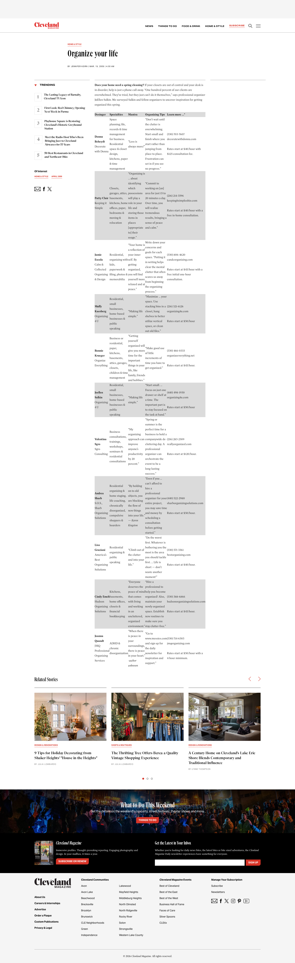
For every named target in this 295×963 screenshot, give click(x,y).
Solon (122, 922)
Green (84, 929)
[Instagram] (233, 901)
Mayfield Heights (128, 892)
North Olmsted (127, 904)
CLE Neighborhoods (92, 922)
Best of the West (168, 898)
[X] (226, 901)
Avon (84, 886)
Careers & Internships (47, 903)
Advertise (40, 909)
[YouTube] (246, 901)
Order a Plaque (43, 915)
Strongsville (126, 929)
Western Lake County (131, 935)
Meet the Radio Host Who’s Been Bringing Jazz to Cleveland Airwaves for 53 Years (64, 141)
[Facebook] (221, 901)
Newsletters (218, 892)
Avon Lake (87, 892)
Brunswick (87, 916)
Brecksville (87, 904)
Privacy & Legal (43, 927)
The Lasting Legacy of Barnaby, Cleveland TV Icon (62, 96)
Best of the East (168, 892)
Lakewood (125, 886)
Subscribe (237, 25)
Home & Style (214, 26)
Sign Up (253, 862)
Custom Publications (46, 921)
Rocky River (125, 916)
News (149, 26)
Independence (89, 935)
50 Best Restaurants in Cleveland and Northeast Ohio (63, 155)
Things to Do (167, 26)
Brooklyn (86, 910)
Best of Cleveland (169, 886)
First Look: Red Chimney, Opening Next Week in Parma (64, 110)
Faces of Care (167, 910)
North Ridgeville (128, 910)
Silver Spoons (167, 916)
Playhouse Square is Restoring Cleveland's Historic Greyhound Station (63, 125)
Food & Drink (191, 26)
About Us (39, 897)
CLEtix (163, 922)
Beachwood (88, 898)
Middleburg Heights (130, 898)
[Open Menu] (258, 26)
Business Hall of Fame (171, 904)
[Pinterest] (239, 901)
